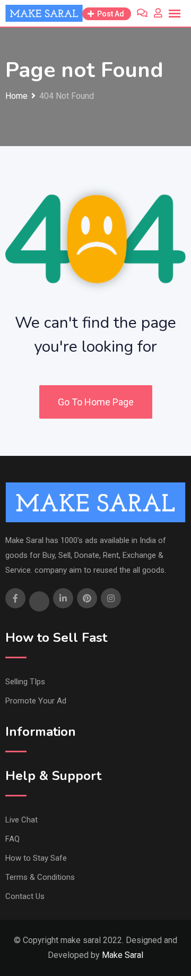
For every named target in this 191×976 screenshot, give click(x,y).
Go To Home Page (96, 402)
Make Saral (122, 955)
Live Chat (21, 820)
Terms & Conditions (40, 877)
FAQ (12, 839)
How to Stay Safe (36, 858)
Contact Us (25, 896)
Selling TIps (25, 681)
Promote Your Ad (35, 701)
